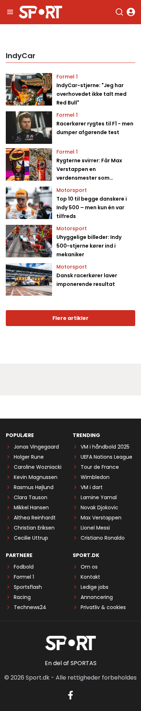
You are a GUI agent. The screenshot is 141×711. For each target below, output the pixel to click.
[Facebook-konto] (70, 695)
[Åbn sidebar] (10, 12)
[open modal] (131, 12)
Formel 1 (67, 76)
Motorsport (71, 190)
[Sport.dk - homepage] (40, 12)
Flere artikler (70, 318)
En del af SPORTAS (71, 663)
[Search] (119, 12)
